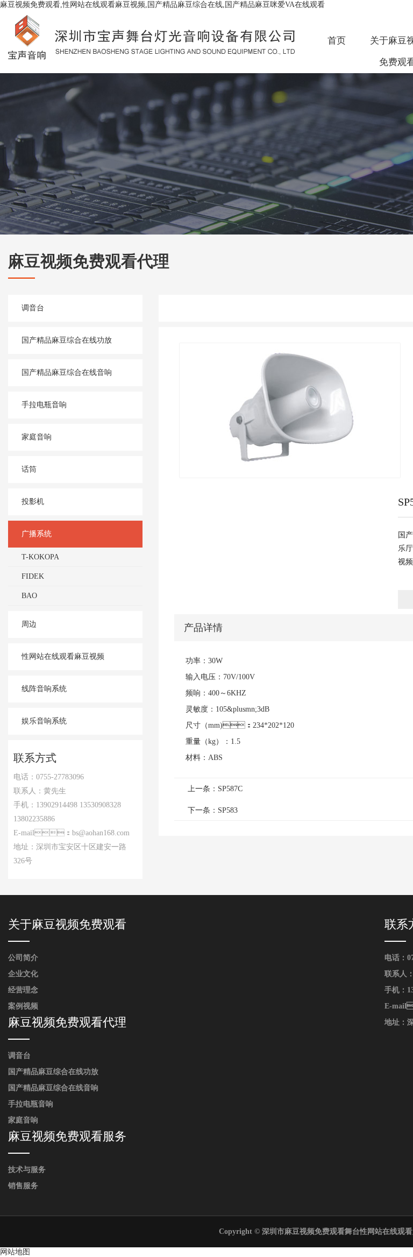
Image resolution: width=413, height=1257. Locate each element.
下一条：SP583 (213, 810)
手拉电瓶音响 (44, 405)
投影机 (33, 502)
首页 (336, 40)
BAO (29, 596)
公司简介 (23, 958)
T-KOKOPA (40, 557)
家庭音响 (37, 437)
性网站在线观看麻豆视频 (63, 656)
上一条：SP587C (215, 789)
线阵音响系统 (44, 689)
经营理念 (23, 990)
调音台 (33, 308)
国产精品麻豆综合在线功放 (67, 340)
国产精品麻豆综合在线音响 (67, 372)
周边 (29, 624)
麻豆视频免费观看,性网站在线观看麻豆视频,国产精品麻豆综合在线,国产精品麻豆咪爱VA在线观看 (162, 5)
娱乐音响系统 (44, 721)
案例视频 (23, 1006)
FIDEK (33, 576)
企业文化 (23, 974)
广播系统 (37, 534)
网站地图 (15, 1252)
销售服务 (23, 1186)
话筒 (29, 469)
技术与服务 (27, 1170)
